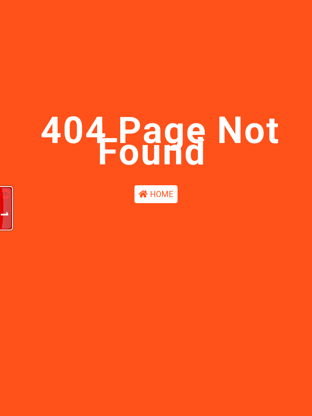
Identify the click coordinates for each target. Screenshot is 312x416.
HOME (160, 194)
